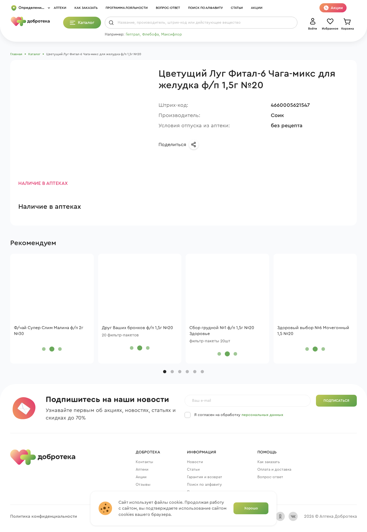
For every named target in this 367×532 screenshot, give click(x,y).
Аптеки (60, 7)
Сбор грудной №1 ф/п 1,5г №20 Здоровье (221, 331)
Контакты (144, 462)
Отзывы (143, 485)
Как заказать (86, 7)
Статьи (237, 7)
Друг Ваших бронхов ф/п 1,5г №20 (137, 328)
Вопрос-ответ (168, 7)
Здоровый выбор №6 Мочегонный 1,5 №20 (313, 331)
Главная (16, 54)
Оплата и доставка (274, 469)
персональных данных (262, 415)
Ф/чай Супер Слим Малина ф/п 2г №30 (48, 331)
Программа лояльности (127, 7)
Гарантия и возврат (204, 477)
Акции (256, 7)
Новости (195, 462)
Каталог (34, 54)
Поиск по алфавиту (205, 7)
